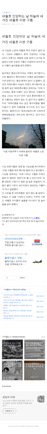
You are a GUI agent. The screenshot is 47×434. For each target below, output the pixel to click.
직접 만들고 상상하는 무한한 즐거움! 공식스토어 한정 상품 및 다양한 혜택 (15, 244)
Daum (23, 426)
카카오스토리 (23, 327)
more (43, 337)
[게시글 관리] (13, 278)
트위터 (29, 327)
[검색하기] (43, 3)
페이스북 (17, 327)
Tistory (36, 426)
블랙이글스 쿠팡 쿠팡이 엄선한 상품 (15, 258)
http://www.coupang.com (14, 254)
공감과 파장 (9, 397)
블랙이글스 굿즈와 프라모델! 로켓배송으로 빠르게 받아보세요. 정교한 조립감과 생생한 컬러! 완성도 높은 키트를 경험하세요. (16, 263)
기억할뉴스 (6, 12)
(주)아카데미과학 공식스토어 (15, 239)
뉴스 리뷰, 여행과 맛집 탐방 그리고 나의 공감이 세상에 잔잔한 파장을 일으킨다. (18, 403)
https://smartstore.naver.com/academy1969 (20, 235)
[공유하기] (10, 278)
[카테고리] (3, 3)
